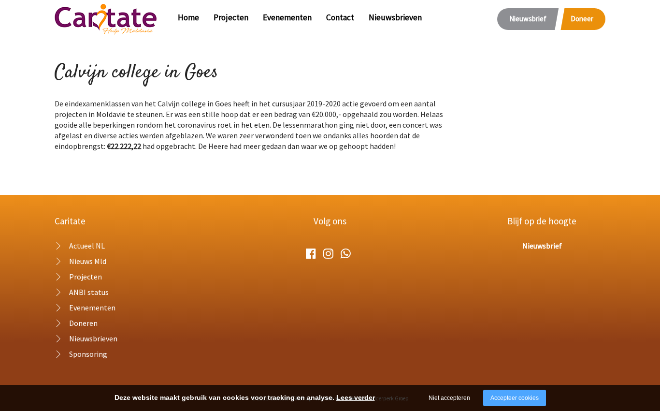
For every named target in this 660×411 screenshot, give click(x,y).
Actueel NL (87, 245)
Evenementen (287, 17)
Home (188, 17)
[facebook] (311, 253)
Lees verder (355, 397)
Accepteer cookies (514, 398)
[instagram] (328, 253)
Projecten (231, 17)
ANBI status (89, 292)
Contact (340, 17)
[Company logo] (106, 18)
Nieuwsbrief (527, 18)
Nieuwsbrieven (395, 17)
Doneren (83, 323)
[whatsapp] (346, 253)
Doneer (582, 18)
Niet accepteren (449, 398)
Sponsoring (88, 354)
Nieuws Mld (87, 261)
